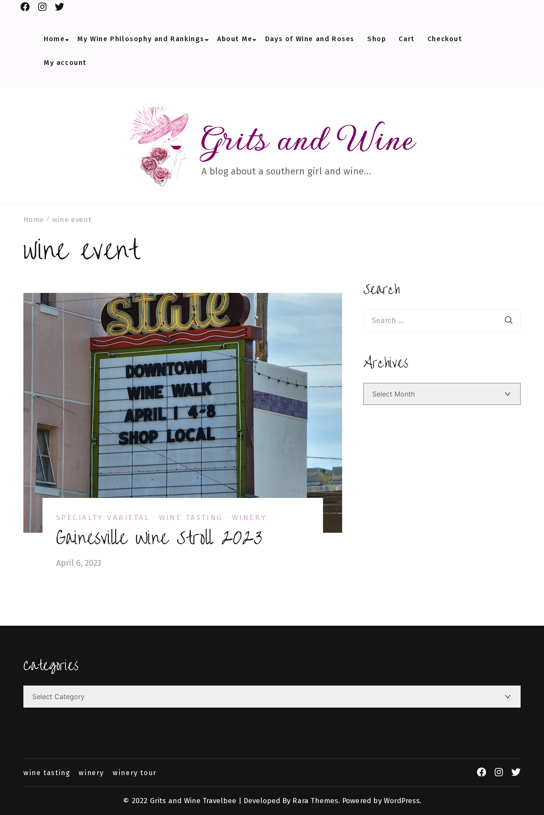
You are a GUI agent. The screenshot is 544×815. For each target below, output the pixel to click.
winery (91, 773)
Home (54, 39)
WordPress (401, 800)
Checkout (445, 39)
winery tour (135, 773)
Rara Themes (315, 800)
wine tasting (46, 773)
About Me (234, 39)
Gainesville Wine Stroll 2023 (159, 538)
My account (65, 62)
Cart (406, 39)
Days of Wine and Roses (309, 39)
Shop (376, 39)
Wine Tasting (191, 517)
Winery (249, 517)
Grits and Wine (307, 138)
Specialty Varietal (103, 517)
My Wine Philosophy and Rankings (140, 39)
